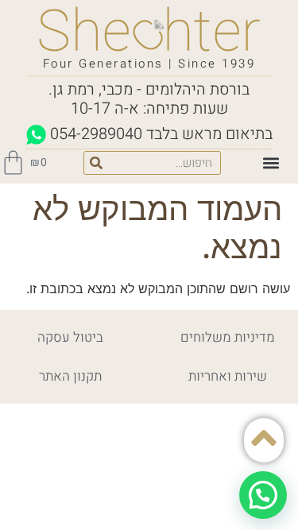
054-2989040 (96, 133)
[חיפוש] (96, 163)
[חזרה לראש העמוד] (264, 438)
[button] (270, 162)
